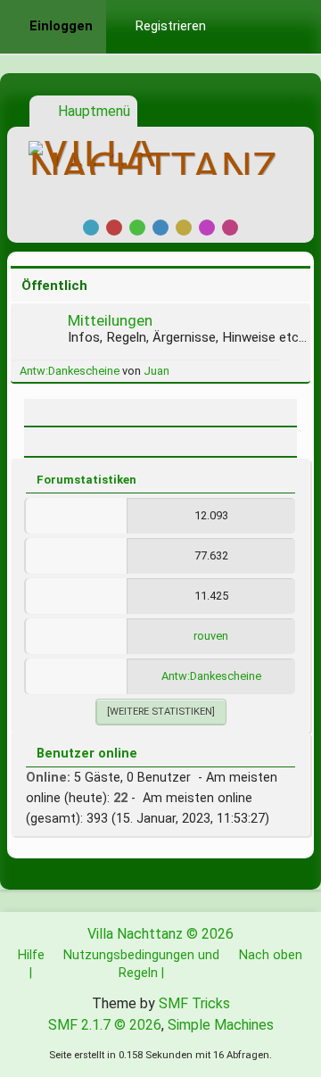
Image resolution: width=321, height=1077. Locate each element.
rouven (210, 635)
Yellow (184, 228)
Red (114, 228)
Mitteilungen (110, 320)
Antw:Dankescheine (69, 370)
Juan (156, 370)
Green (137, 228)
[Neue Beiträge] (39, 336)
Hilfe (31, 955)
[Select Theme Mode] (246, 27)
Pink (230, 228)
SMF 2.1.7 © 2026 (104, 1024)
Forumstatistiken (86, 479)
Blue (160, 228)
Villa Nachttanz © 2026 (160, 933)
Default (91, 228)
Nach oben (270, 955)
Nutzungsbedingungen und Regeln (141, 964)
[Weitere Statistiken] (161, 711)
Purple (207, 228)
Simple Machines (221, 1024)
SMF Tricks (194, 1003)
